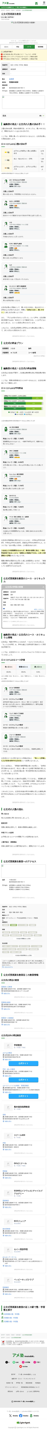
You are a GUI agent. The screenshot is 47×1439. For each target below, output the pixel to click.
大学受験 (27, 1362)
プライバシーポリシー (11, 1387)
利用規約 (38, 1383)
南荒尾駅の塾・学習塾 (11, 1314)
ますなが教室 (7, 1053)
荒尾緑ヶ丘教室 (6, 987)
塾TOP (3, 10)
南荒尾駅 (18, 10)
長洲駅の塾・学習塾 (11, 1321)
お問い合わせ (20, 1391)
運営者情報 (29, 1383)
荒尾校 (5, 1171)
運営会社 (10, 1391)
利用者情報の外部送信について (30, 1387)
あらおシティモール (9, 1257)
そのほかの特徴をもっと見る (23, 938)
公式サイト (23, 1063)
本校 (4, 1114)
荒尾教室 (6, 1200)
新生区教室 (6, 1229)
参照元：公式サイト (39, 609)
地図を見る (6, 993)
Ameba (15, 1416)
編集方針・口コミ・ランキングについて (23, 1378)
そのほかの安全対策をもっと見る (23, 955)
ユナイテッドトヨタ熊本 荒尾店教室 (16, 1085)
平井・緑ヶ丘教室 (9, 1069)
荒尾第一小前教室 (7, 1018)
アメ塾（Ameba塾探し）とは (27, 1374)
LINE (17, 1362)
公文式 (11, 79)
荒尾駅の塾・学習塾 (11, 1318)
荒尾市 (13, 10)
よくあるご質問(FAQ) (33, 1391)
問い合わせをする (7, 967)
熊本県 (8, 10)
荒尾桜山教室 (5, 1002)
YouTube (25, 1366)
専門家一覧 (19, 1383)
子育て (38, 1362)
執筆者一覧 (9, 1383)
